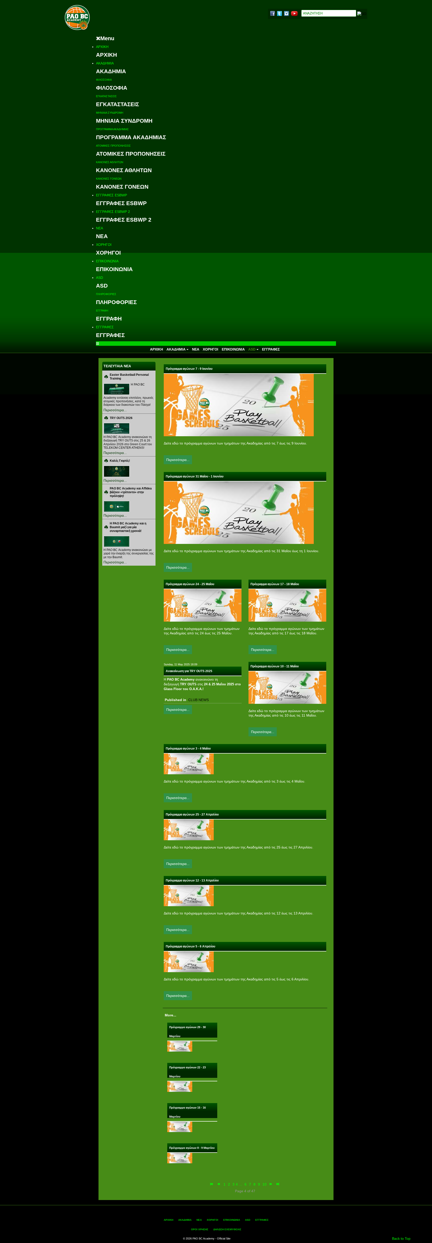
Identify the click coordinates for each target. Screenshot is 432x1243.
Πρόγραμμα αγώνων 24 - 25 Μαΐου (190, 584)
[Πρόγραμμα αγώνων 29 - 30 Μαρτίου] (179, 1046)
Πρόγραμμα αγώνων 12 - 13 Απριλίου (192, 880)
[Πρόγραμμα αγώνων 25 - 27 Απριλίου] (189, 829)
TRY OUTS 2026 (121, 418)
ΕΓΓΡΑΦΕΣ (105, 327)
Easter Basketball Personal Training (129, 376)
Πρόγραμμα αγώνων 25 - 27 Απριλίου (192, 814)
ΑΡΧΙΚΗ (102, 47)
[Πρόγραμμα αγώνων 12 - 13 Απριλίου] (189, 895)
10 (264, 1184)
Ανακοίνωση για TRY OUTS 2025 (189, 671)
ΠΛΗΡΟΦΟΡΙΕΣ (106, 294)
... (240, 1184)
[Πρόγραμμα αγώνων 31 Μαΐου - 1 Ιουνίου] (239, 512)
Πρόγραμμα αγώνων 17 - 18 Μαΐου (274, 584)
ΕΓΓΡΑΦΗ (102, 310)
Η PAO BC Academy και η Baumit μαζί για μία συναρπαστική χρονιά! (128, 527)
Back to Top (401, 1239)
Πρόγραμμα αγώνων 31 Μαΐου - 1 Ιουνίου (195, 476)
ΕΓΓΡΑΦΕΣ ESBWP (111, 195)
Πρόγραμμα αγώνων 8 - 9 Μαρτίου (191, 1147)
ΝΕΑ (99, 228)
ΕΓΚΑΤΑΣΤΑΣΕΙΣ (106, 96)
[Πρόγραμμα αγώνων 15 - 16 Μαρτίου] (179, 1126)
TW (279, 13)
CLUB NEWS (198, 700)
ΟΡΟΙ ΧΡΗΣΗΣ (199, 1229)
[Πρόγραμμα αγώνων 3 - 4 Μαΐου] (189, 764)
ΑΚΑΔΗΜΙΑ (105, 63)
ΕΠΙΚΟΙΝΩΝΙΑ (107, 261)
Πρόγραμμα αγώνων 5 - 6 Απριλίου (190, 946)
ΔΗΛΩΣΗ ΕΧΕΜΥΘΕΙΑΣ (227, 1229)
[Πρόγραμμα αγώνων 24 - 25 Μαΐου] (203, 605)
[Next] (271, 1184)
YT (294, 13)
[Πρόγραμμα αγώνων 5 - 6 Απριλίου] (189, 961)
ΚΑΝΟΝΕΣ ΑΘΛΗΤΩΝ (109, 162)
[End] (278, 1184)
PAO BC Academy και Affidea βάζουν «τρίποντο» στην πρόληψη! (131, 492)
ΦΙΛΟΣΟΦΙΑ (104, 79)
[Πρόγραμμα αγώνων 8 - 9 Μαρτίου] (179, 1158)
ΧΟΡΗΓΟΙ (104, 245)
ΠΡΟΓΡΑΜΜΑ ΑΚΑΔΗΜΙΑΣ (112, 129)
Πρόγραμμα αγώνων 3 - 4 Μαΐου (188, 748)
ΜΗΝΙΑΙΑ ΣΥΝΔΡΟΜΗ (109, 112)
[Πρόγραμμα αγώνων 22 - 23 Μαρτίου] (179, 1086)
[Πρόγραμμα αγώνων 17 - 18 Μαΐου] (287, 605)
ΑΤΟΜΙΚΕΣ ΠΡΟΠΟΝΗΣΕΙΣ (113, 145)
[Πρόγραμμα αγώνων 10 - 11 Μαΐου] (287, 687)
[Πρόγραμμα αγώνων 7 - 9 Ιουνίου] (239, 405)
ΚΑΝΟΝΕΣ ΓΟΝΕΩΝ (109, 178)
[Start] (212, 1184)
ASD (99, 278)
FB (272, 13)
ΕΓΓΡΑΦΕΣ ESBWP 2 (113, 212)
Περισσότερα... (115, 410)
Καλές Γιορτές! (120, 460)
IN (286, 13)
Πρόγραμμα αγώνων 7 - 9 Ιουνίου (189, 369)
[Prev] (219, 1184)
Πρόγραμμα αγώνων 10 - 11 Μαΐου (274, 666)
